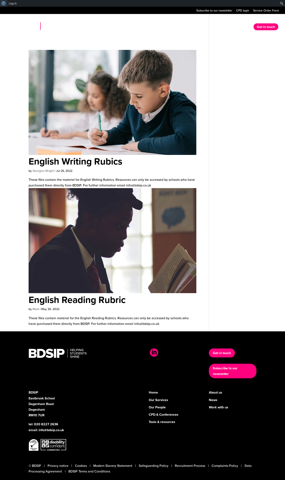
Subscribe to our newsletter (214, 11)
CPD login (242, 11)
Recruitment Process (190, 465)
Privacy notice (58, 465)
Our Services (198, 27)
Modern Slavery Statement (112, 465)
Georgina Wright (43, 171)
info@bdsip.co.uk (51, 430)
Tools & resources (162, 421)
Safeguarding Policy (153, 465)
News (244, 27)
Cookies (81, 465)
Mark (36, 309)
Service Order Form (266, 11)
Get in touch (266, 26)
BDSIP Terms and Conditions (89, 471)
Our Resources (224, 27)
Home (160, 27)
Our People (157, 407)
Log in (13, 3)
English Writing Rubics (75, 161)
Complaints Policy (225, 465)
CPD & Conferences (163, 414)
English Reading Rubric (77, 299)
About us (176, 27)
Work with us (218, 407)
